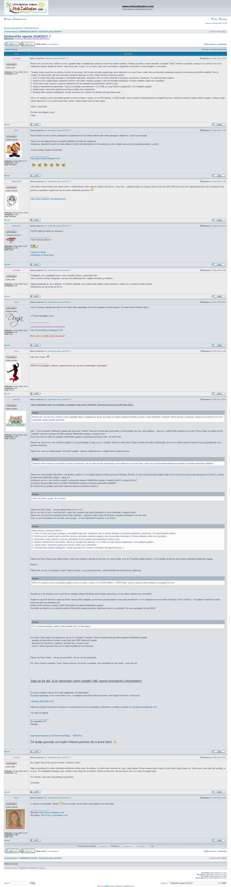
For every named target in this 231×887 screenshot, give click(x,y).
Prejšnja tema (207, 49)
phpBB (106, 886)
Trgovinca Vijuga (38, 252)
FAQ (215, 19)
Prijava (9, 19)
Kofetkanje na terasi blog (41, 255)
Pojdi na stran (209, 44)
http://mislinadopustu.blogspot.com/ (46, 330)
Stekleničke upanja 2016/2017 (50, 31)
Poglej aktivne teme (31, 28)
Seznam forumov (11, 31)
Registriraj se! (20, 19)
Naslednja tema (220, 49)
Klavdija (35, 39)
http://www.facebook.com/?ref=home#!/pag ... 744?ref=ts (56, 735)
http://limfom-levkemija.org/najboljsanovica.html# (193, 474)
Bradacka (27, 39)
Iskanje (224, 19)
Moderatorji (44, 39)
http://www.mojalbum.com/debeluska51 (48, 199)
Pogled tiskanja (11, 49)
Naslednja (223, 44)
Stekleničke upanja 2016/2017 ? (27, 36)
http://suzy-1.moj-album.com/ (54, 815)
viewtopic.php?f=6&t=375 (42, 701)
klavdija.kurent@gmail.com (144, 707)
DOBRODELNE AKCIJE (28, 31)
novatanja (18, 39)
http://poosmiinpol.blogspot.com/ (45, 158)
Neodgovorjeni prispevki (13, 28)
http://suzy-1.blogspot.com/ (51, 812)
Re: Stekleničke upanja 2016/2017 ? (58, 130)
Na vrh (7, 124)
